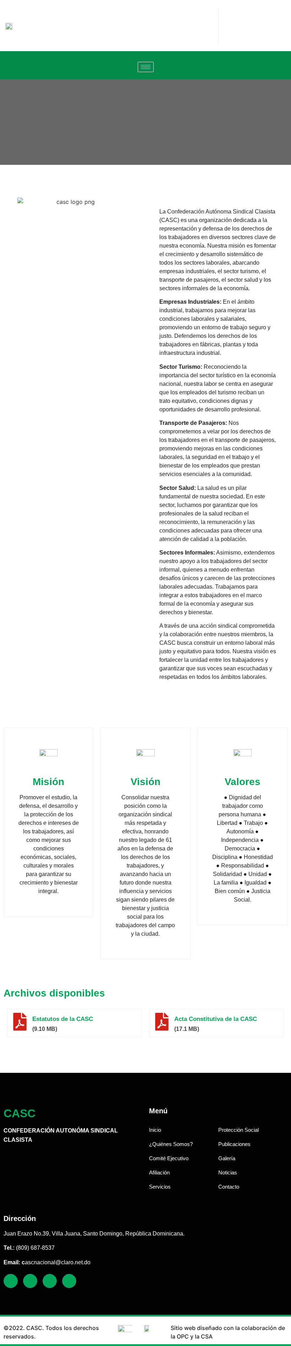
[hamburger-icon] (146, 67)
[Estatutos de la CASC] (20, 1022)
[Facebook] (11, 1281)
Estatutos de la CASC (62, 1019)
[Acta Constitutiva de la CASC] (162, 1022)
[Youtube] (69, 1281)
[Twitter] (30, 1281)
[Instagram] (50, 1281)
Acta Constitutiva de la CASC (215, 1019)
